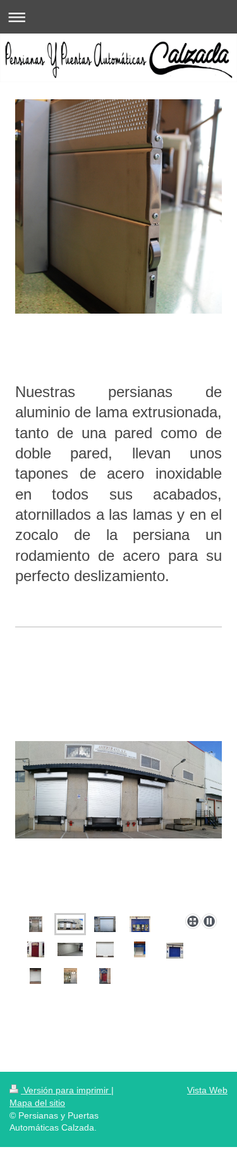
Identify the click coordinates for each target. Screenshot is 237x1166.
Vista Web (207, 1090)
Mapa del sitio (37, 1103)
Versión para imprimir (66, 1090)
